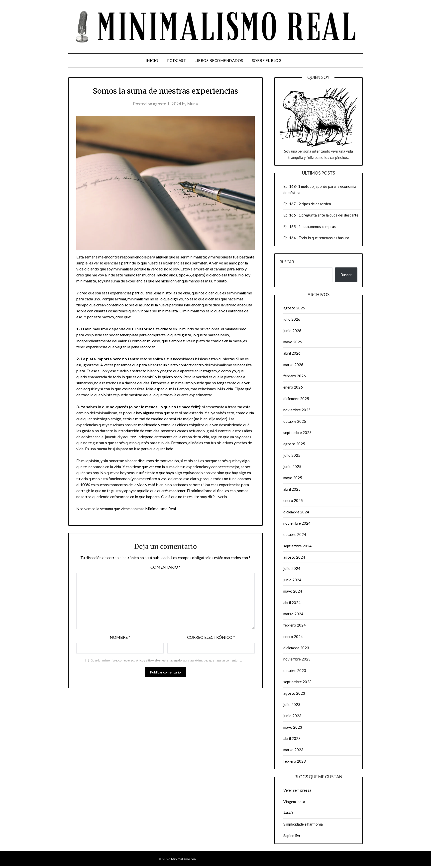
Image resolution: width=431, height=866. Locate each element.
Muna (192, 103)
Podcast (176, 60)
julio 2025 (291, 455)
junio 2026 (292, 330)
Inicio (152, 60)
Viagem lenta (294, 801)
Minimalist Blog (230, 859)
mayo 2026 (292, 342)
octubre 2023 (294, 670)
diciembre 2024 (296, 512)
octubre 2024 (294, 534)
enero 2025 (293, 500)
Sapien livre (293, 835)
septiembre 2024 (297, 546)
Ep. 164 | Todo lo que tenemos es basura (316, 237)
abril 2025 (292, 489)
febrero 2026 (294, 376)
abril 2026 (292, 353)
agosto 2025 (294, 443)
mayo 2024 (292, 591)
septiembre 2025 (297, 432)
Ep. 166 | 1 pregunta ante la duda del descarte (320, 215)
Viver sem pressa (297, 790)
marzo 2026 (293, 364)
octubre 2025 (294, 421)
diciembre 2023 (296, 648)
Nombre (120, 637)
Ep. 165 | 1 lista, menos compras (309, 226)
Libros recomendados (219, 60)
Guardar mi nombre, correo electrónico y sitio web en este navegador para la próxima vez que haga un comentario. (166, 660)
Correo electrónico (211, 637)
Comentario (165, 567)
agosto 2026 (294, 308)
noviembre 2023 (297, 659)
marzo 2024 (293, 614)
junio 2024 (292, 580)
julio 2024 (291, 568)
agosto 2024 (294, 557)
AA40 (288, 813)
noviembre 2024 (297, 523)
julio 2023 (291, 704)
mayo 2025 (292, 477)
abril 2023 (292, 738)
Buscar (287, 261)
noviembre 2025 (297, 410)
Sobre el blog (267, 60)
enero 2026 (293, 387)
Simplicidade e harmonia (303, 824)
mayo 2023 (292, 727)
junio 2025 (292, 466)
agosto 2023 (294, 693)
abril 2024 (292, 602)
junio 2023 (292, 715)
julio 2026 (291, 319)
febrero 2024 (294, 625)
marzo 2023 (293, 749)
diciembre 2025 (296, 398)
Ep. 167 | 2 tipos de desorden (307, 204)
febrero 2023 (294, 761)
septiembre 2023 (297, 681)
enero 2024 (293, 636)
